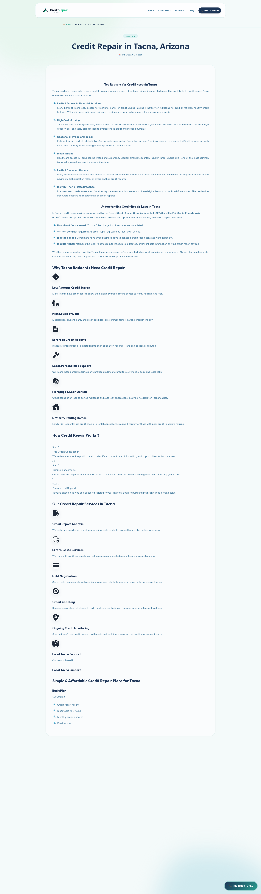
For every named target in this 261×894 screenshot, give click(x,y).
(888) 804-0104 (210, 10)
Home (151, 10)
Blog (192, 10)
